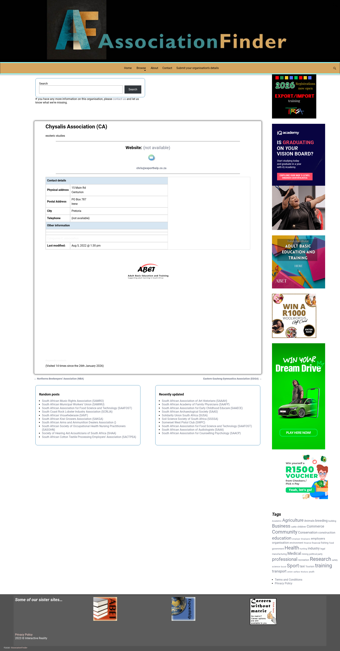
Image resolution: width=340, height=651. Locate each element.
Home (128, 68)
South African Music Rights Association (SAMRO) (73, 401)
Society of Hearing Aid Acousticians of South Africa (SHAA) (79, 433)
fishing (324, 542)
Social (283, 567)
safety (335, 560)
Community (284, 532)
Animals (309, 520)
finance (307, 543)
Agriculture (293, 520)
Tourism (309, 566)
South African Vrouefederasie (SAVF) (65, 415)
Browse (141, 68)
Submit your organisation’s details (197, 68)
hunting (303, 549)
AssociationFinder (19, 648)
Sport (293, 566)
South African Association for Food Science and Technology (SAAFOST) (87, 408)
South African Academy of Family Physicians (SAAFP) (196, 404)
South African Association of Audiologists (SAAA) (193, 429)
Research (320, 559)
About (154, 68)
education (281, 538)
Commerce (315, 526)
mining (305, 554)
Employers (305, 539)
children (301, 526)
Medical (294, 553)
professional (284, 559)
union (290, 572)
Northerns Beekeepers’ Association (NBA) (59, 378)
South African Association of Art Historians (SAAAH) (194, 401)
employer (296, 539)
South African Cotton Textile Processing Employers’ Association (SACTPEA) (89, 437)
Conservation (308, 532)
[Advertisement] (148, 326)
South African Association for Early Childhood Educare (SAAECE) (202, 408)
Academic (277, 521)
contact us (119, 99)
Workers (304, 572)
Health (292, 548)
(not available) (156, 147)
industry (314, 548)
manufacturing (279, 554)
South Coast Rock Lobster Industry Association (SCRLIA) (77, 411)
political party (315, 554)
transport (279, 571)
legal (322, 548)
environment (296, 542)
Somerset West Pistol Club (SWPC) (183, 422)
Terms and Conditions (288, 579)
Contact (167, 68)
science (276, 566)
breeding (321, 520)
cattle (294, 526)
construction (326, 532)
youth (311, 571)
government (278, 548)
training (323, 566)
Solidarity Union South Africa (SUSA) (185, 415)
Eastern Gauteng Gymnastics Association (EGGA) (232, 378)
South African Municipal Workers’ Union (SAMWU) (73, 404)
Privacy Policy (283, 583)
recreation (303, 560)
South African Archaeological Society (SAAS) (190, 411)
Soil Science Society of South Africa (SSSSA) (190, 419)
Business (281, 526)
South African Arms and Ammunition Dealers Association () (79, 422)
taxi (302, 566)
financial (316, 543)
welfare (296, 572)
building (332, 520)
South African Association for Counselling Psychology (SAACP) (201, 433)
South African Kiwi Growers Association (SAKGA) (72, 419)
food (331, 543)
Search (43, 83)
